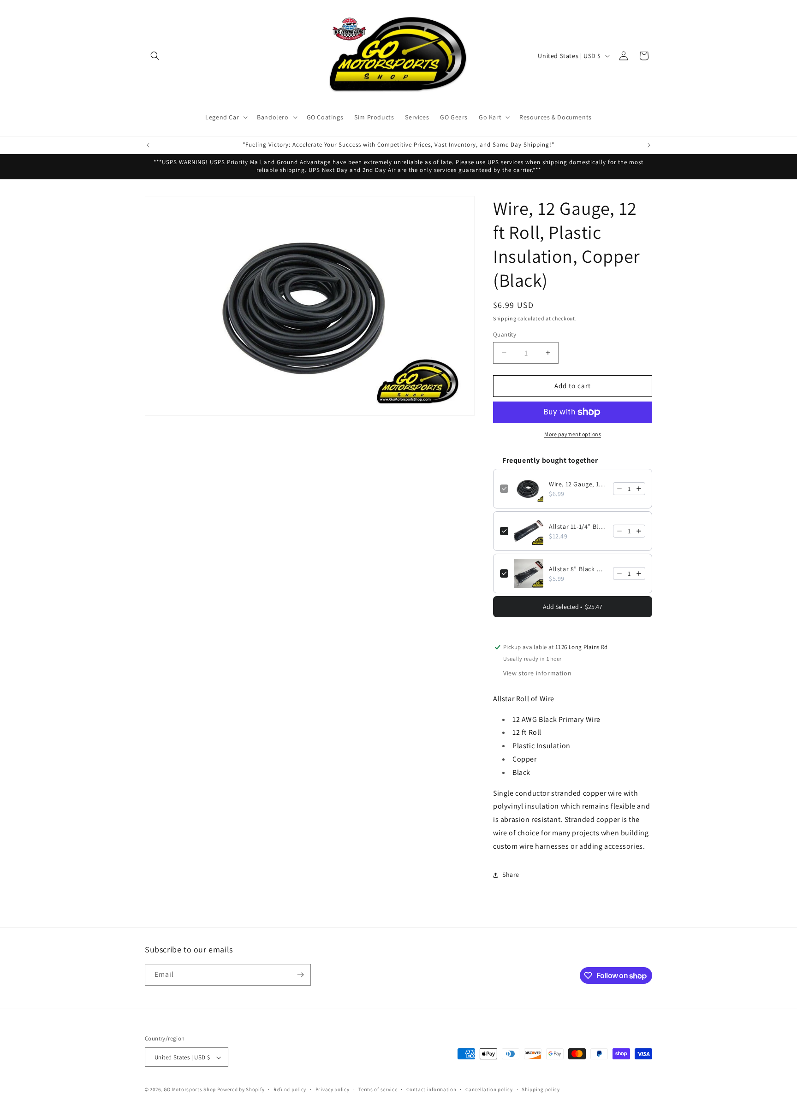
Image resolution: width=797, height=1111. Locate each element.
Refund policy (290, 1089)
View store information (537, 673)
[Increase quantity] (638, 488)
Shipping (505, 318)
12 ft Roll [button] (526, 732)
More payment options (572, 434)
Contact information (431, 1089)
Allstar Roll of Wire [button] (523, 698)
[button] (155, 56)
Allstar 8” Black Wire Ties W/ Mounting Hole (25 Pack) (578, 569)
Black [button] (521, 772)
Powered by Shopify (241, 1090)
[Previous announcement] (148, 145)
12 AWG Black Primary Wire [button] (556, 719)
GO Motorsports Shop (190, 1090)
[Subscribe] (300, 975)
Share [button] (510, 874)
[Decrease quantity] (619, 488)
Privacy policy (332, 1089)
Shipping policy (541, 1089)
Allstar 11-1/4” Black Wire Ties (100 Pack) (578, 526)
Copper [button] (524, 759)
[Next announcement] (649, 145)
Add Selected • (572, 607)
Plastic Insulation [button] (541, 746)
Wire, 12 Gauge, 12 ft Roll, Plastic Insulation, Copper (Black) (578, 484)
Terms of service (377, 1089)
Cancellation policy (488, 1089)
